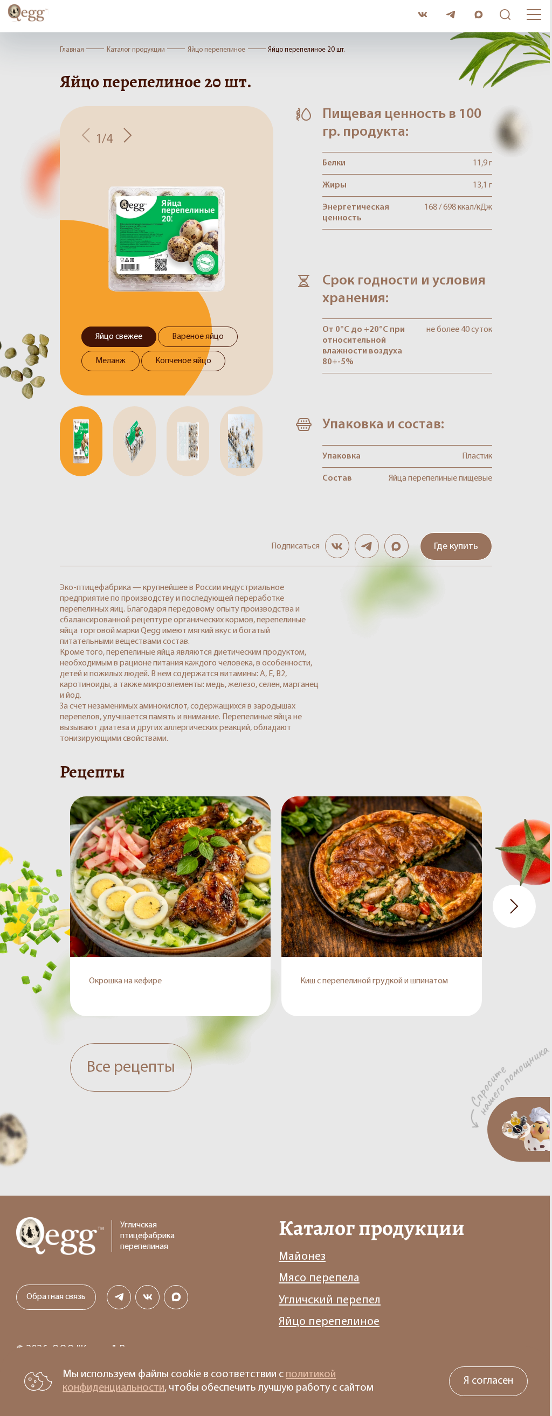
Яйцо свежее (118, 336)
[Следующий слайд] (127, 136)
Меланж (110, 361)
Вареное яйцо (198, 336)
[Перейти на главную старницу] (209, 14)
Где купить (456, 547)
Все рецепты (131, 1067)
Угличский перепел (330, 1300)
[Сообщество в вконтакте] (337, 546)
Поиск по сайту (502, 15)
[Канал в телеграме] (450, 15)
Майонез (302, 1257)
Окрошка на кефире (125, 981)
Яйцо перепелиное (329, 1322)
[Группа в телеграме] (367, 546)
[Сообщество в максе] (176, 1297)
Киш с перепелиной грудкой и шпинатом (374, 981)
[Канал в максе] (478, 15)
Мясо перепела (319, 1278)
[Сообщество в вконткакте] (422, 15)
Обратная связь (56, 1297)
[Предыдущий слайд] (85, 136)
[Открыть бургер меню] (534, 14)
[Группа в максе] (396, 546)
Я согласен (488, 1381)
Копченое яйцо (183, 361)
